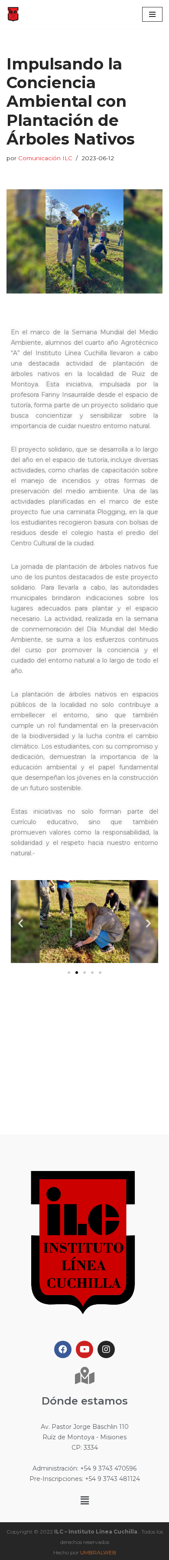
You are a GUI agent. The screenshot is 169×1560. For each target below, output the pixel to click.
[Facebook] (63, 1349)
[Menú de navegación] (152, 14)
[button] (69, 972)
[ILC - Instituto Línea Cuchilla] (13, 14)
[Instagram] (106, 1349)
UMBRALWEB (98, 1552)
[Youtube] (84, 1349)
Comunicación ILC (45, 158)
